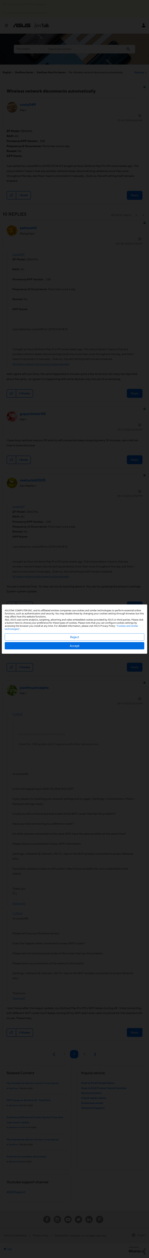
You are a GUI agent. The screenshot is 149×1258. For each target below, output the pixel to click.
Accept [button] (74, 645)
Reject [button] (74, 637)
